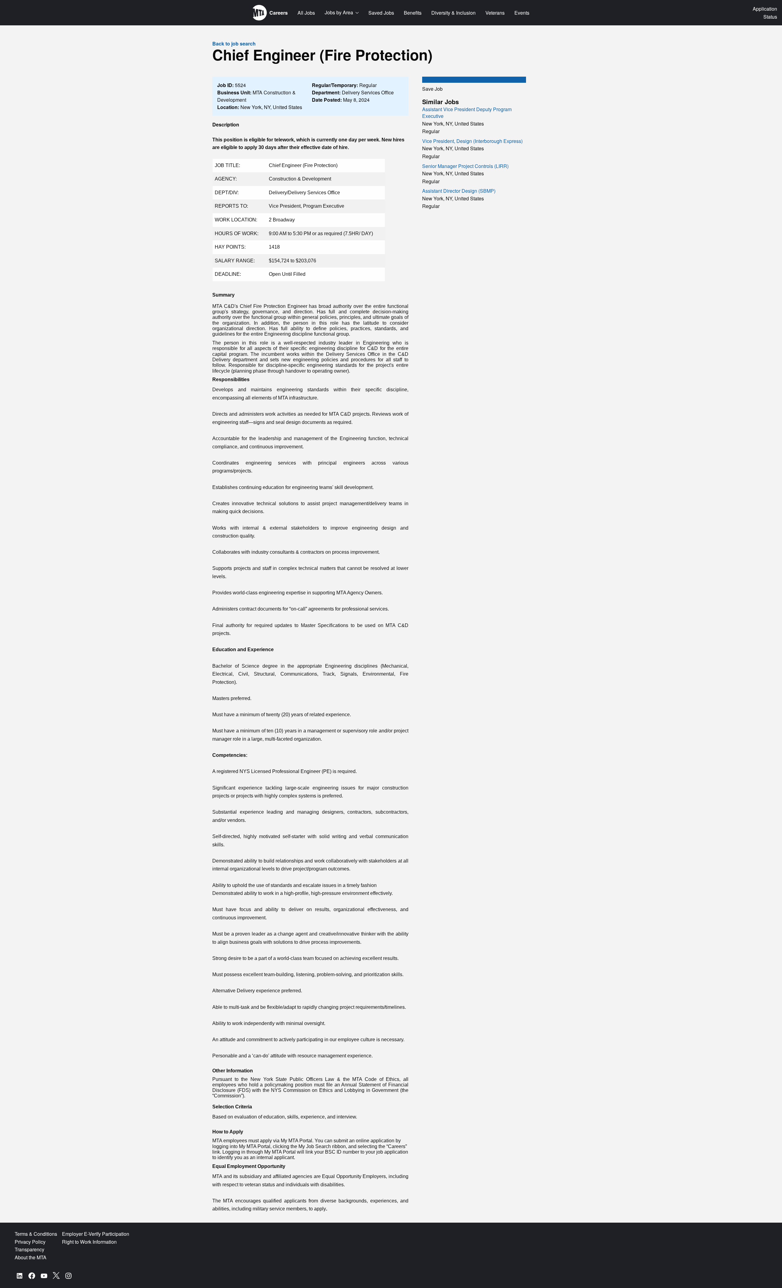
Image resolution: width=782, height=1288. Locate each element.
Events (521, 12)
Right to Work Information (89, 1241)
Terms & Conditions (36, 1233)
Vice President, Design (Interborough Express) (472, 140)
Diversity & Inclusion (453, 12)
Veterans (495, 12)
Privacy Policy (30, 1241)
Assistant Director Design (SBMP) (458, 190)
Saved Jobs (381, 12)
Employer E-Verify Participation (95, 1233)
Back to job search (234, 43)
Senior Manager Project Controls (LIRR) (465, 166)
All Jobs (306, 12)
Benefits (413, 12)
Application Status (765, 12)
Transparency (29, 1249)
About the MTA (30, 1257)
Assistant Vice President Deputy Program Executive (467, 112)
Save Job (432, 88)
